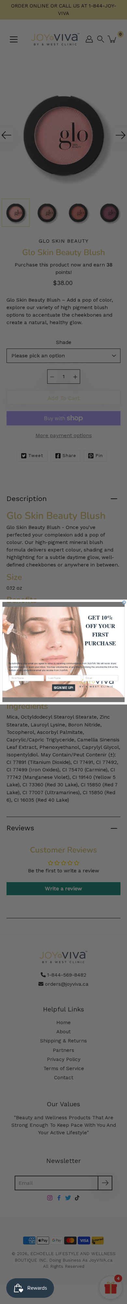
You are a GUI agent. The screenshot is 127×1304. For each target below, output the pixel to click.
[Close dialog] (124, 602)
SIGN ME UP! (64, 687)
